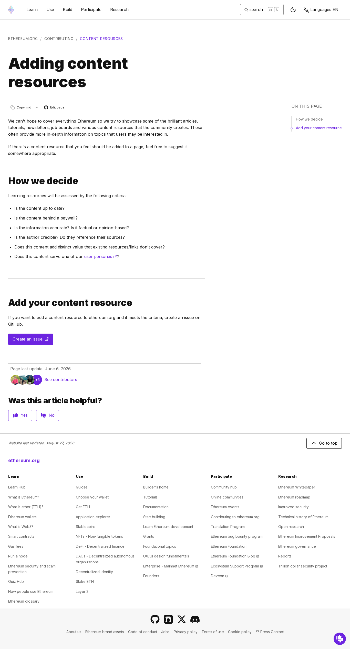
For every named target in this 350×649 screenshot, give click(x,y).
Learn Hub (17, 487)
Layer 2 (82, 591)
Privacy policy (186, 632)
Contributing (58, 38)
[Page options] (37, 107)
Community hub (224, 487)
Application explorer (93, 517)
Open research (291, 526)
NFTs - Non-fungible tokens (99, 536)
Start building (154, 517)
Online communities (227, 497)
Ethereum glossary (23, 601)
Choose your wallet (92, 497)
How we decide (309, 119)
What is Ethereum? (23, 497)
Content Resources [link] (101, 38)
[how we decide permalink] (6, 180)
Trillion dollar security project (302, 566)
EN (324, 9)
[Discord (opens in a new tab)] (195, 619)
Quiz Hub (16, 581)
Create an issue (33, 340)
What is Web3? (20, 526)
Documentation (156, 507)
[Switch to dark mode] (293, 9)
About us (73, 632)
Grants (148, 536)
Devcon (219, 576)
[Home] (11, 9)
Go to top (328, 443)
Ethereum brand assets (104, 632)
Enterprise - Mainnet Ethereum (170, 566)
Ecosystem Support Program (237, 566)
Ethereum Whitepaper (296, 487)
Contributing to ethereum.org (235, 517)
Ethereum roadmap (294, 497)
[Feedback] (340, 639)
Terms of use (213, 632)
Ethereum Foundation (228, 546)
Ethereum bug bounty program (237, 536)
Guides (82, 487)
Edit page (55, 107)
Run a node (18, 556)
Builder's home (156, 487)
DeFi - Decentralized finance (100, 546)
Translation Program (228, 526)
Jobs (165, 632)
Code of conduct (142, 632)
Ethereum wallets (22, 517)
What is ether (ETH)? (25, 507)
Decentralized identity (94, 572)
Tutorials (150, 497)
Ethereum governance (297, 546)
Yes (24, 415)
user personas (100, 256)
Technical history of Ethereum (303, 517)
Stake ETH (85, 581)
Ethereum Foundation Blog (235, 556)
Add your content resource (319, 128)
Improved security (293, 507)
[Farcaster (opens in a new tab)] (168, 619)
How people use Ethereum (30, 591)
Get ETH (83, 507)
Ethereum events (225, 507)
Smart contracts (21, 536)
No (52, 415)
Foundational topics (159, 546)
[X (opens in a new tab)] (181, 619)
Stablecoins (86, 526)
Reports (285, 556)
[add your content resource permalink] (6, 302)
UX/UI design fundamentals (166, 556)
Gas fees (15, 546)
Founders (151, 576)
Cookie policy (240, 632)
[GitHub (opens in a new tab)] (155, 619)
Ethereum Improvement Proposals (306, 536)
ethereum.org (23, 38)
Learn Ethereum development (168, 526)
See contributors (60, 379)
